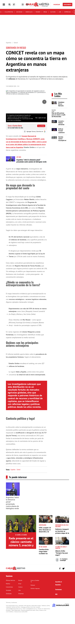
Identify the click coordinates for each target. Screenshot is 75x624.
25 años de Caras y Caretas (61, 547)
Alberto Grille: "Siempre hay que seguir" (61, 553)
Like (60, 12)
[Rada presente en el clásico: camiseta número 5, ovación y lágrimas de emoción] (21, 523)
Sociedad (19, 12)
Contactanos (58, 589)
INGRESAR (56, 4)
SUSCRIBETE (67, 4)
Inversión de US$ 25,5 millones (61, 526)
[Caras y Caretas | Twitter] (63, 568)
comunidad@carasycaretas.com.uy (14, 608)
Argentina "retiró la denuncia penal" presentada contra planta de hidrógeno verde (31, 160)
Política (8, 583)
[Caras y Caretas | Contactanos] (67, 568)
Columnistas (8, 12)
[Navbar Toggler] (5, 5)
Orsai (45, 12)
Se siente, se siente (21, 535)
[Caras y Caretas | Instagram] (22, 4)
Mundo (38, 12)
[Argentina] (13, 495)
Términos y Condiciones (11, 602)
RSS (56, 594)
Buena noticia (10, 493)
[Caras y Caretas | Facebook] (14, 4)
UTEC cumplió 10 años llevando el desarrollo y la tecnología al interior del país (45, 532)
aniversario (42, 525)
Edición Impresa (35, 588)
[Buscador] (9, 4)
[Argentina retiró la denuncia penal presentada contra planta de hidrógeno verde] (10, 159)
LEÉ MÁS (18, 157)
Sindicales (29, 12)
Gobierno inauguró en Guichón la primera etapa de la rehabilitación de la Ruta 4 (62, 533)
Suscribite (41, 126)
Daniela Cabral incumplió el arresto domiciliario (62, 140)
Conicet (18, 469)
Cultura (53, 12)
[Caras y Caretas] (15, 570)
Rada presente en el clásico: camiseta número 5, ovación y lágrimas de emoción (21, 543)
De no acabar (43, 547)
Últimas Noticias (10, 580)
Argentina (13, 469)
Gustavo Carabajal (64, 559)
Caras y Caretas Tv (35, 581)
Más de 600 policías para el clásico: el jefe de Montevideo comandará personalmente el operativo (58, 117)
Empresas (67, 12)
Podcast (33, 585)
